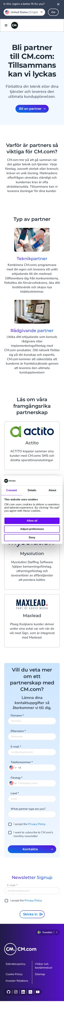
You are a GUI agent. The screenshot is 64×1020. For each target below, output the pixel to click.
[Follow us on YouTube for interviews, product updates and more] (37, 992)
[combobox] (24, 12)
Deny (32, 537)
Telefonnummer (22, 762)
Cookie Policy (14, 974)
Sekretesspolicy (15, 964)
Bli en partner (30, 109)
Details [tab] (32, 490)
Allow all (32, 520)
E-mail (16, 747)
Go (53, 12)
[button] (13, 767)
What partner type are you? (28, 809)
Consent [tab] (11, 490)
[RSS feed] (30, 992)
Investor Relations (17, 981)
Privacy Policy (37, 824)
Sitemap (40, 974)
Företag (16, 778)
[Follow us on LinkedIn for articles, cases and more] (23, 992)
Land (15, 793)
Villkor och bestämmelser (43, 966)
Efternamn (18, 731)
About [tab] (52, 490)
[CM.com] (14, 25)
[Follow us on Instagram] (15, 992)
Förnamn (17, 715)
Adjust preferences (32, 529)
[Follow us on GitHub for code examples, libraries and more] (8, 992)
